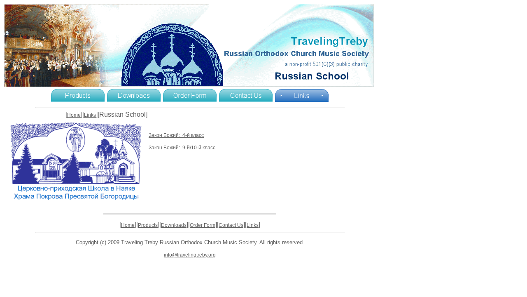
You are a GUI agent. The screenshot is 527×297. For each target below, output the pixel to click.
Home (74, 115)
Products (148, 225)
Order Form (202, 225)
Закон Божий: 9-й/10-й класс (182, 148)
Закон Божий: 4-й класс (176, 135)
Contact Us (231, 225)
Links (90, 115)
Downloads (174, 225)
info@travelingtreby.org (190, 255)
